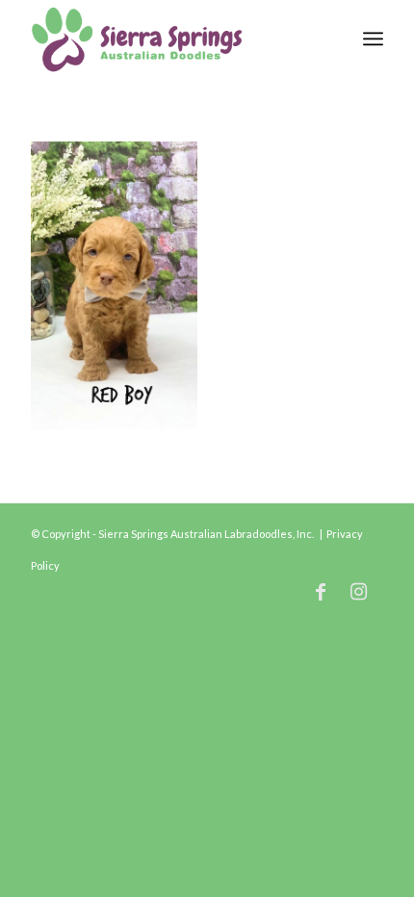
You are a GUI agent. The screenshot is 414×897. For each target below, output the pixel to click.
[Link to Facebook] (320, 591)
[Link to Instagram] (359, 591)
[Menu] (373, 38)
